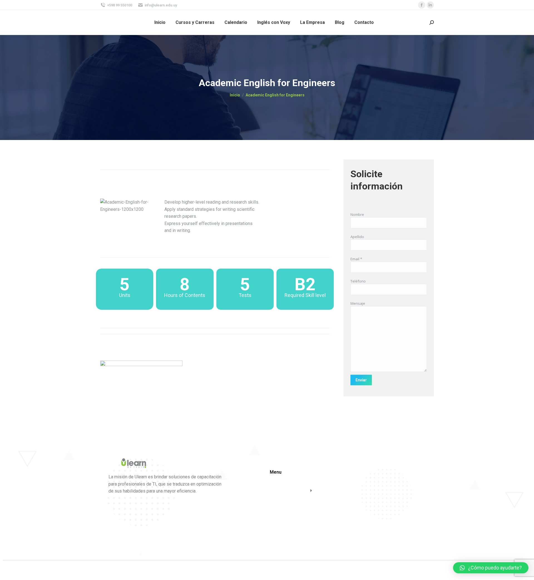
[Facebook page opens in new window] (421, 5)
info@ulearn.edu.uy (161, 5)
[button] (490, 567)
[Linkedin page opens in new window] (430, 5)
